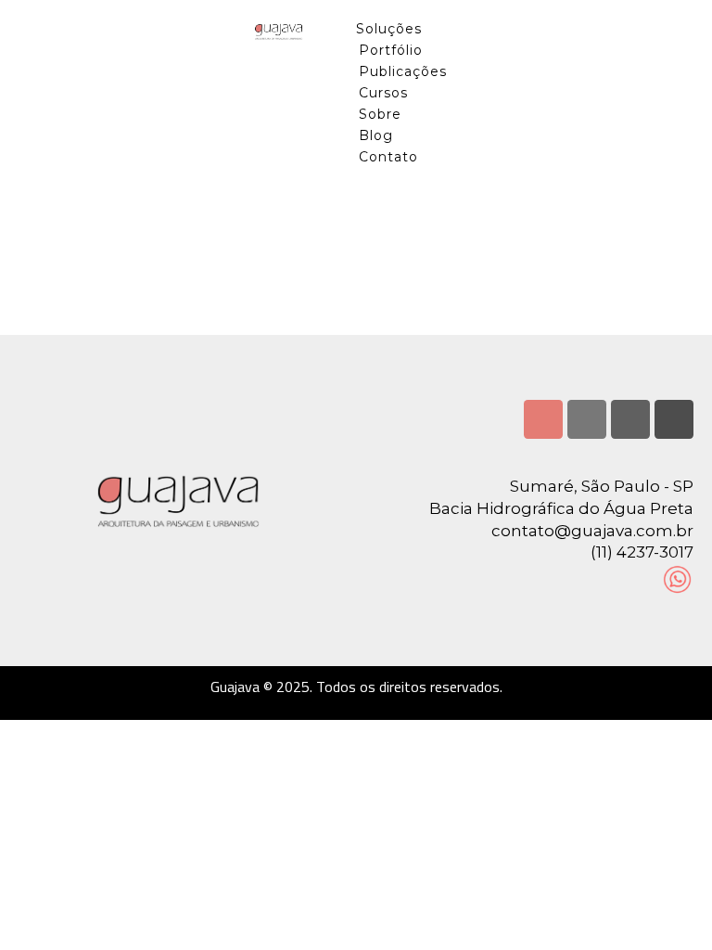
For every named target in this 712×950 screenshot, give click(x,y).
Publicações (403, 71)
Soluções (389, 28)
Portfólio (391, 50)
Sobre (380, 114)
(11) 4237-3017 (642, 552)
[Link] (674, 419)
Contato (388, 156)
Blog (376, 135)
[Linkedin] (586, 419)
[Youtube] (630, 419)
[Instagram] (543, 419)
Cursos (383, 92)
